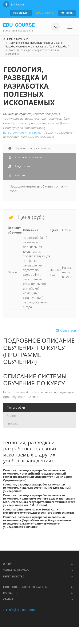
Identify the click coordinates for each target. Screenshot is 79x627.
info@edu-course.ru (21, 609)
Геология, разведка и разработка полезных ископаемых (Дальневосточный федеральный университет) (37, 488)
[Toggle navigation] (70, 27)
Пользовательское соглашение (26, 587)
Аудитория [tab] (22, 166)
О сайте (8, 564)
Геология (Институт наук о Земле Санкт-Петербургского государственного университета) (38, 511)
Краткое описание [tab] (28, 157)
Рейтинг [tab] (20, 175)
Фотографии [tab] (16, 407)
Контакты (10, 593)
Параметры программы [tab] (32, 148)
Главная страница (17, 39)
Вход (69, 12)
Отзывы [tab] (12, 424)
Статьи (8, 599)
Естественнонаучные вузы (22, 132)
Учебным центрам (16, 570)
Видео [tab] (11, 416)
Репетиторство (13, 576)
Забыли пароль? (44, 12)
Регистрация (20, 12)
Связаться (67, 330)
